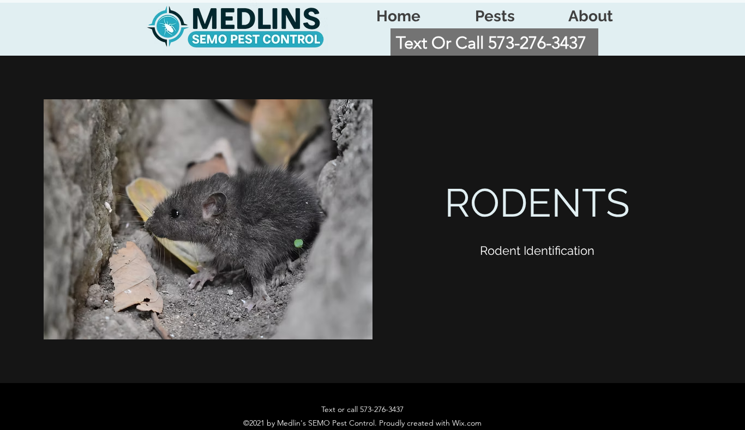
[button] (495, 16)
